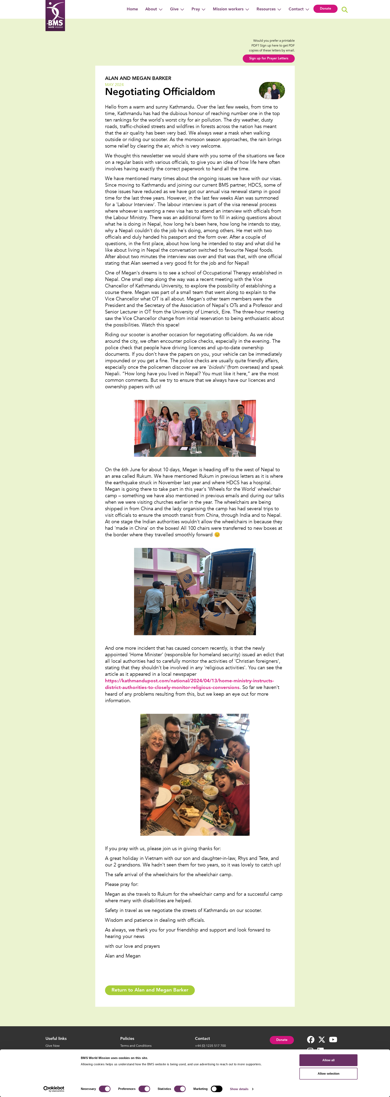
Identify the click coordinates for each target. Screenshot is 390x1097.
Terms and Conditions (136, 1046)
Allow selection (328, 1073)
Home (132, 9)
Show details (239, 1089)
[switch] (144, 1089)
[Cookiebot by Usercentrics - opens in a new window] (54, 1089)
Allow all (328, 1060)
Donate (325, 8)
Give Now (53, 1046)
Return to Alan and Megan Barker (150, 990)
